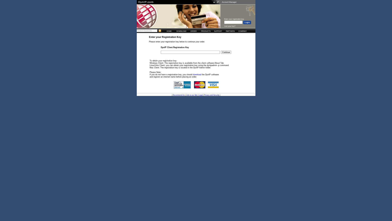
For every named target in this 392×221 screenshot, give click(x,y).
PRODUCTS (206, 31)
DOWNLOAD (181, 31)
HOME (169, 31)
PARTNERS (230, 31)
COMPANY (242, 31)
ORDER (193, 31)
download (197, 74)
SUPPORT (218, 31)
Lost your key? (229, 26)
